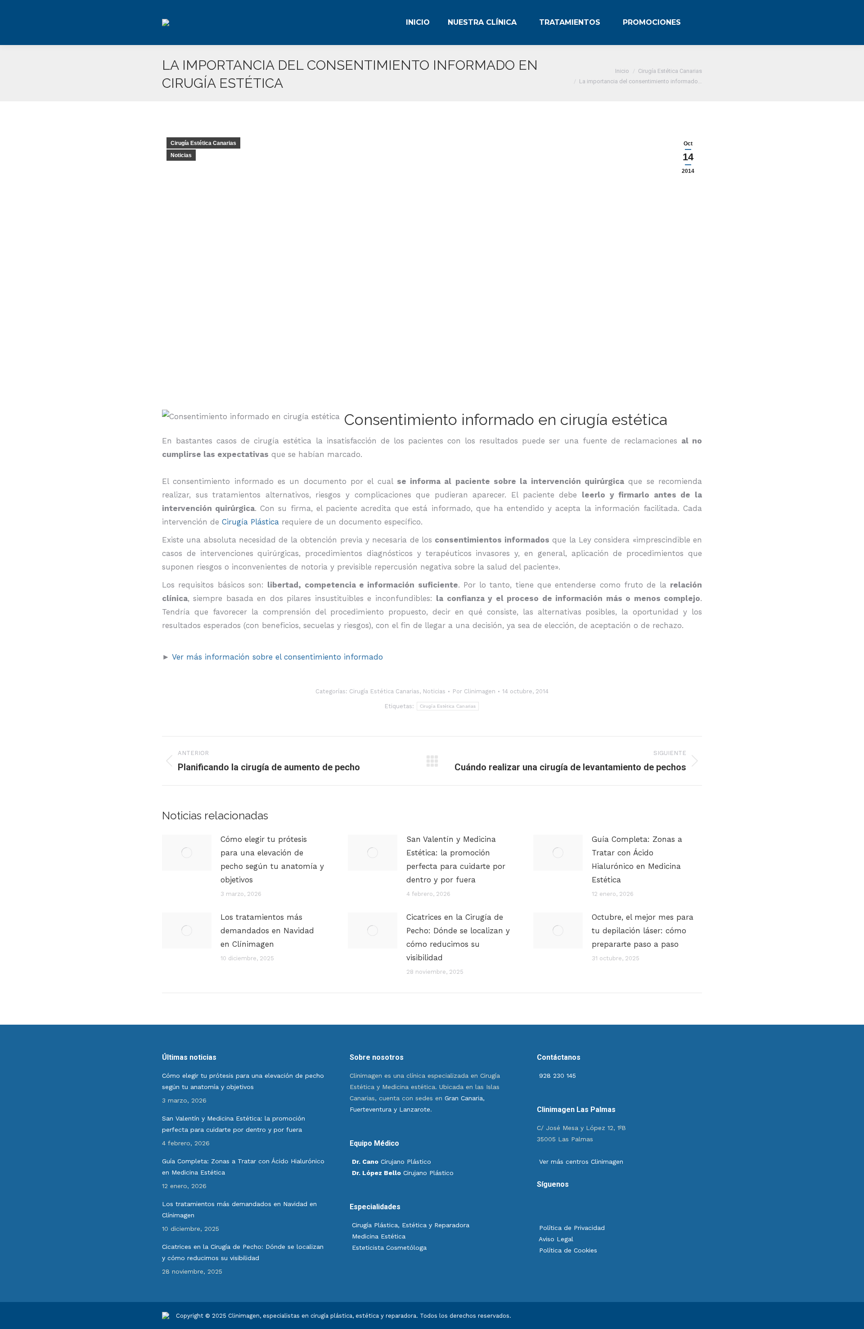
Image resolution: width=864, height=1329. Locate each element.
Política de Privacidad (571, 1227)
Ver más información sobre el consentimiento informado (277, 656)
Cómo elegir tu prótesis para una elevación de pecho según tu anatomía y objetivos (272, 859)
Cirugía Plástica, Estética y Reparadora (410, 1225)
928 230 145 (556, 1075)
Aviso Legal (555, 1239)
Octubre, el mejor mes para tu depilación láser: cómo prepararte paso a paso (642, 931)
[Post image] (187, 853)
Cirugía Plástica (250, 521)
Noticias (181, 155)
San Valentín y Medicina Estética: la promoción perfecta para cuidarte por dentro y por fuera (455, 859)
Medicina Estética (378, 1236)
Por (473, 691)
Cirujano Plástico (391, 1161)
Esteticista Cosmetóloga (389, 1247)
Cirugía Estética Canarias (203, 143)
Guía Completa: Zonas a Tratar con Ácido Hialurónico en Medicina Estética (637, 859)
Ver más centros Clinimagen (580, 1161)
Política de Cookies (567, 1250)
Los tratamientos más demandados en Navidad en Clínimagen (267, 931)
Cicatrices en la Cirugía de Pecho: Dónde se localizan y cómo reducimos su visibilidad (458, 937)
